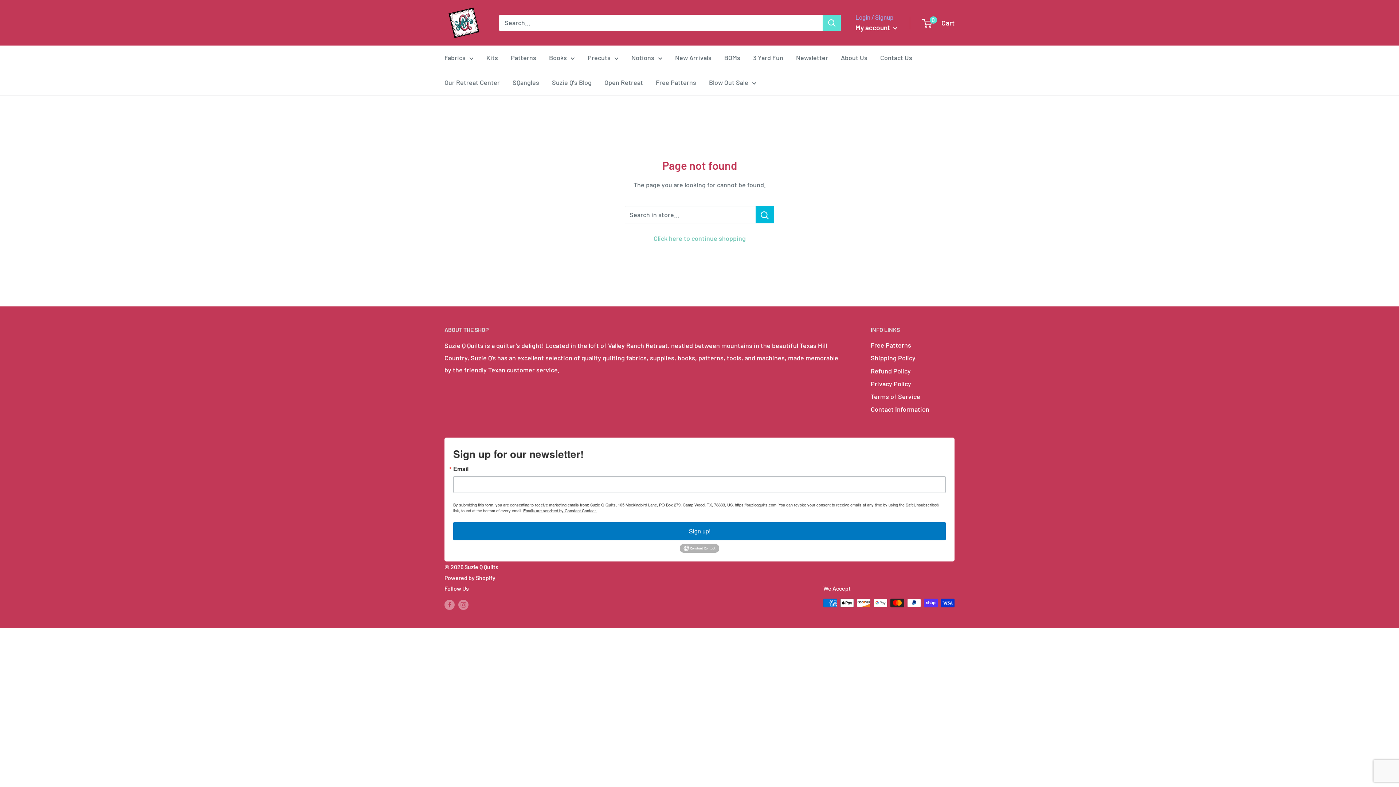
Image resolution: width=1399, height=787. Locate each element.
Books (558, 58)
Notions (642, 58)
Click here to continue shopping (700, 238)
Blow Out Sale (728, 82)
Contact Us (896, 58)
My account (873, 27)
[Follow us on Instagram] (463, 604)
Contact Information (900, 409)
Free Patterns (676, 82)
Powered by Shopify (469, 577)
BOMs (732, 58)
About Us (854, 58)
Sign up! (699, 531)
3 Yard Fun (768, 58)
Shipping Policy (893, 358)
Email (461, 469)
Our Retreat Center (472, 82)
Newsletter (812, 58)
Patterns (523, 58)
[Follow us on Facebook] (449, 604)
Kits (492, 58)
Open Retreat (623, 82)
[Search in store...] (765, 214)
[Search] (832, 23)
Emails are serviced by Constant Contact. (560, 510)
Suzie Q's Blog (572, 82)
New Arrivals (693, 58)
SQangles (526, 82)
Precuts (599, 58)
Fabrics (455, 58)
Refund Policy (891, 371)
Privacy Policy (891, 384)
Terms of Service (895, 396)
